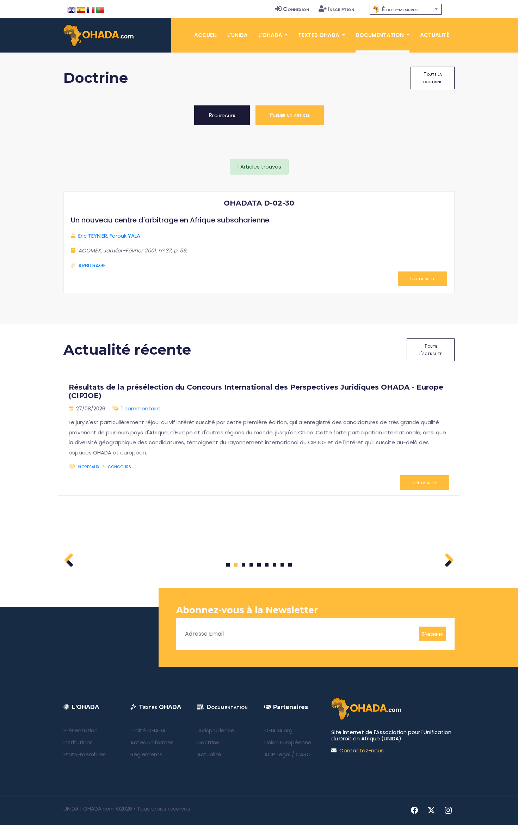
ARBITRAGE (92, 265)
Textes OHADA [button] (319, 35)
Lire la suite (422, 278)
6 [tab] (267, 565)
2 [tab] (235, 565)
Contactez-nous (361, 750)
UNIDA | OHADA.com (89, 808)
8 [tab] (282, 565)
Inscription (341, 9)
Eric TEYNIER (92, 235)
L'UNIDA (237, 35)
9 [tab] (290, 565)
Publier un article (290, 115)
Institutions (78, 742)
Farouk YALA (125, 235)
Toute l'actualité (430, 349)
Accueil (205, 35)
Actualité (434, 35)
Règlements (146, 754)
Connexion (296, 9)
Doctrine (208, 742)
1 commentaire (141, 408)
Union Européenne (288, 742)
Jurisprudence (215, 730)
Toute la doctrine (432, 78)
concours (119, 466)
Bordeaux (88, 466)
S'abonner (432, 633)
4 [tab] (251, 565)
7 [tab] (274, 565)
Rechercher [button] (222, 115)
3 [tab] (243, 565)
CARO (303, 754)
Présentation (80, 730)
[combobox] (406, 9)
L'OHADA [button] (271, 35)
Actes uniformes (152, 742)
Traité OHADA (148, 730)
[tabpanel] (259, 434)
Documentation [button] (380, 35)
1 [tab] (228, 565)
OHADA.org (278, 730)
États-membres (84, 754)
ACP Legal (277, 754)
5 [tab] (259, 565)
